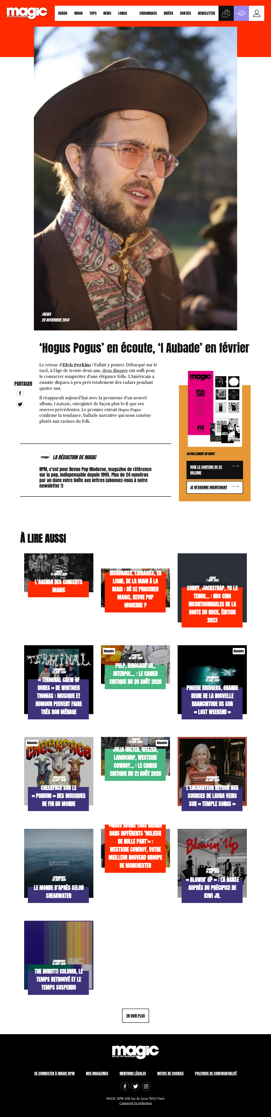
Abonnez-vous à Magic (241, 13)
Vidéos (168, 13)
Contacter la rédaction (135, 1103)
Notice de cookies (170, 1073)
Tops (93, 13)
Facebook (20, 393)
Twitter (20, 404)
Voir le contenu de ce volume (206, 470)
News (107, 13)
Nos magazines (97, 1073)
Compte (256, 13)
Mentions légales (133, 1073)
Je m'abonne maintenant (208, 487)
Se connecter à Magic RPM (54, 1073)
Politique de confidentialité (216, 1073)
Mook (78, 13)
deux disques (115, 371)
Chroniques (148, 13)
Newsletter (206, 13)
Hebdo (62, 13)
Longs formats (124, 15)
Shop (226, 13)
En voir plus (135, 1016)
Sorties (185, 13)
